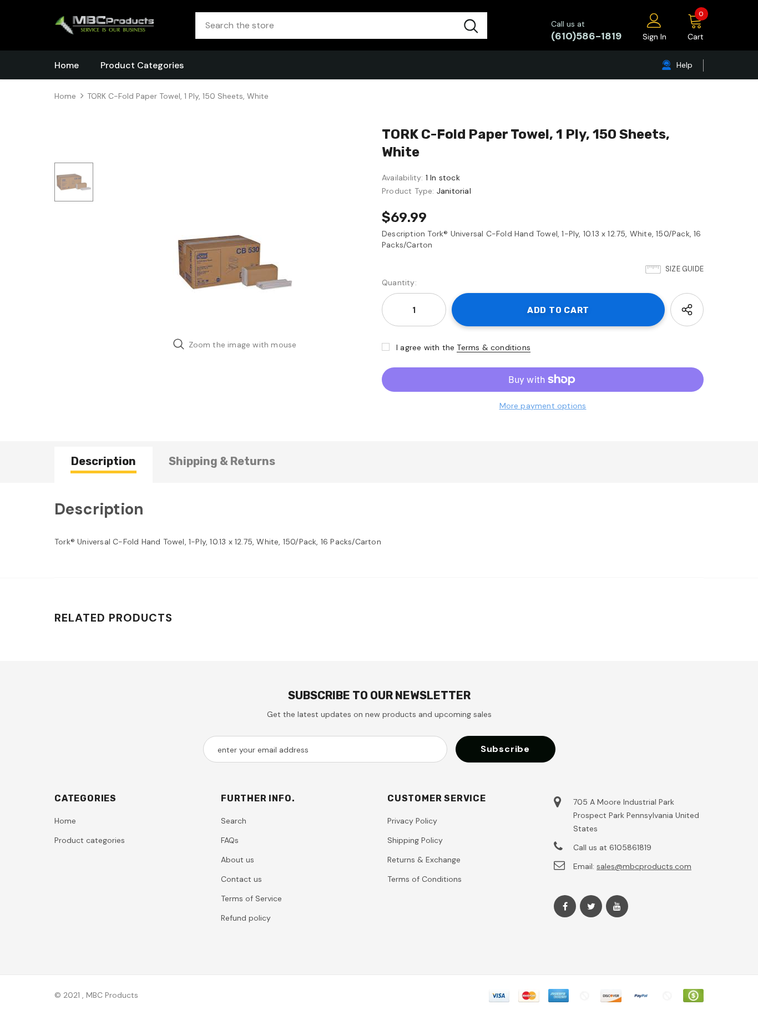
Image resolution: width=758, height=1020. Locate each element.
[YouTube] (617, 906)
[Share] (687, 309)
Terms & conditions (493, 347)
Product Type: (408, 191)
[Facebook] (565, 906)
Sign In (654, 37)
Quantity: (399, 282)
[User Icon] (654, 20)
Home (65, 96)
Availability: (402, 178)
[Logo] (116, 25)
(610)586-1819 (586, 36)
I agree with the (425, 347)
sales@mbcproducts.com (644, 866)
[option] (234, 262)
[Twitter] (591, 906)
